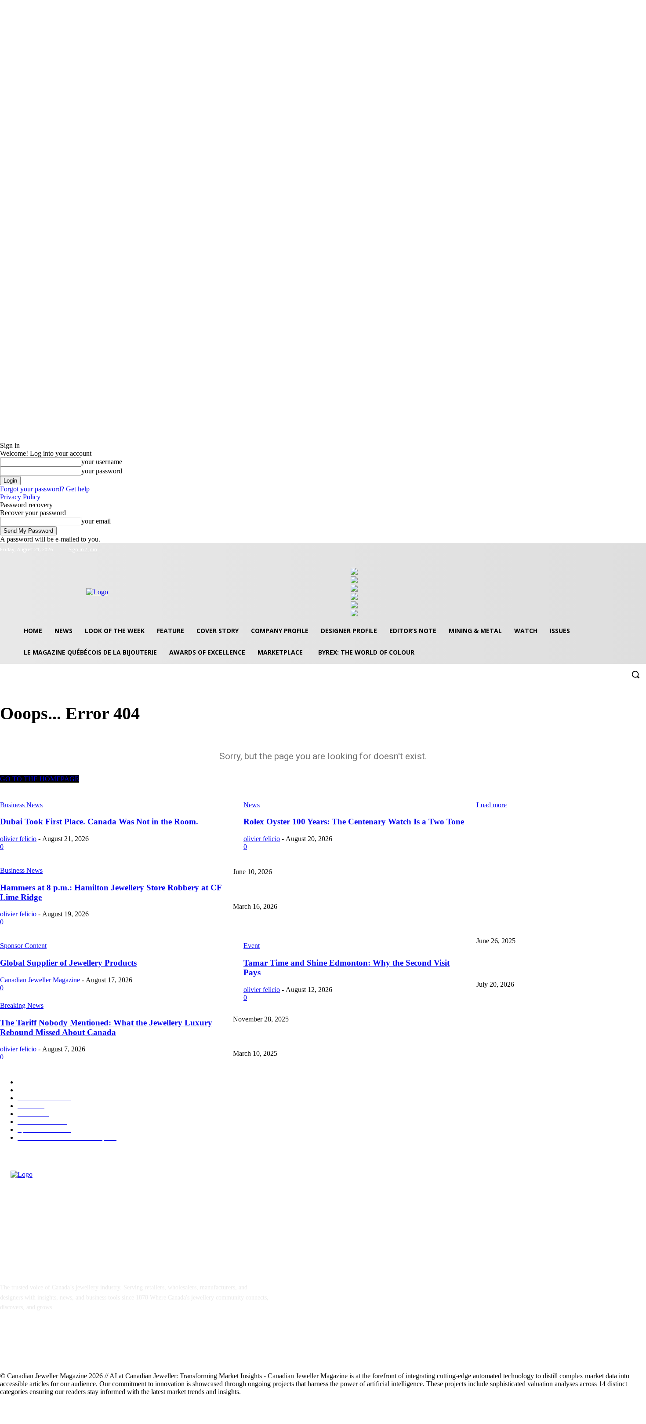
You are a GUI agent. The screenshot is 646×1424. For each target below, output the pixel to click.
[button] (635, 674)
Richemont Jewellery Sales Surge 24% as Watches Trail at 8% (553, 969)
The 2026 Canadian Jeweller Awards (521, 857)
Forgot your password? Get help (45, 489)
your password (101, 471)
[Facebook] (592, 550)
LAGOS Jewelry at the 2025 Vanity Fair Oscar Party (298, 1039)
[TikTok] (77, 1347)
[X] (617, 550)
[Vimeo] (629, 550)
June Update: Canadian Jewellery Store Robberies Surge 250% (310, 926)
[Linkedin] (54, 1347)
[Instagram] (604, 550)
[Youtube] (641, 550)
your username (101, 461)
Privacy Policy (20, 497)
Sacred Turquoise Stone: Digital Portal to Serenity (539, 1004)
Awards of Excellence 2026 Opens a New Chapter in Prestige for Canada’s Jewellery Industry (349, 892)
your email (96, 521)
